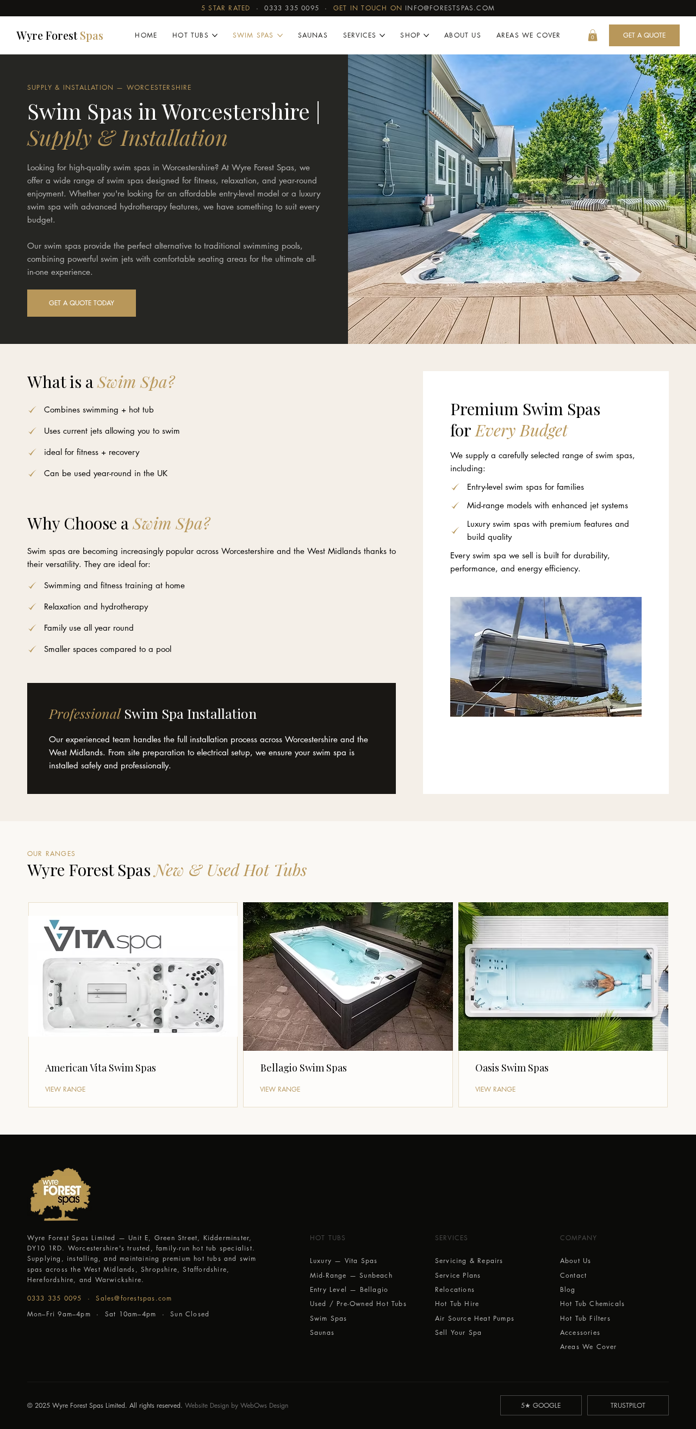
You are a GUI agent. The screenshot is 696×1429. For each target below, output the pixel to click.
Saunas (322, 1332)
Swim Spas (328, 1318)
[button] (593, 35)
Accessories (580, 1332)
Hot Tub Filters (585, 1318)
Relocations (455, 1289)
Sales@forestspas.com (134, 1298)
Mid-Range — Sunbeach (351, 1275)
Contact (573, 1275)
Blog (568, 1289)
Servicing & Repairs (469, 1260)
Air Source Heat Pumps (474, 1318)
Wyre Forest (59, 35)
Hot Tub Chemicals (592, 1303)
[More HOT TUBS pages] (214, 35)
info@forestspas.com (450, 8)
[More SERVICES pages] (382, 35)
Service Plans (458, 1275)
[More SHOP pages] (426, 35)
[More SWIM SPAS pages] (280, 35)
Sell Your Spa (458, 1332)
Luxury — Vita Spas (344, 1260)
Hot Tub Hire (457, 1303)
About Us (576, 1260)
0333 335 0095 (291, 8)
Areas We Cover (588, 1346)
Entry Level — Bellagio (349, 1289)
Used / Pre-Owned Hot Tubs (358, 1303)
